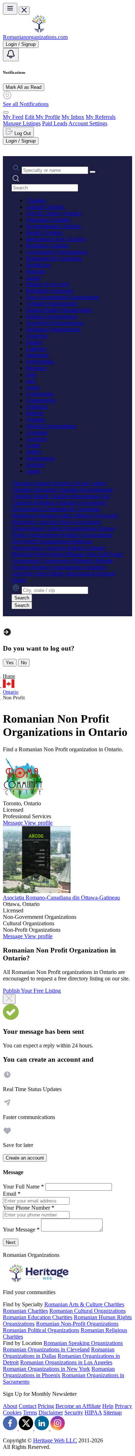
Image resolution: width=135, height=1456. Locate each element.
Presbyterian (40, 361)
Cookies (12, 1412)
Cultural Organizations (51, 303)
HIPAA (93, 1412)
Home (9, 676)
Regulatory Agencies (49, 291)
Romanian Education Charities (37, 1317)
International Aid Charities (56, 239)
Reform (34, 413)
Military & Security (48, 284)
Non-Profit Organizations (55, 323)
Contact (27, 1406)
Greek (33, 445)
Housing (35, 271)
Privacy (123, 1406)
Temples (35, 419)
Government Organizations (56, 252)
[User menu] (6, 112)
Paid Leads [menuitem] (54, 123)
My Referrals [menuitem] (101, 117)
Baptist (34, 342)
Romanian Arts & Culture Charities (84, 1304)
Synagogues (40, 394)
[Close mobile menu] (24, 10)
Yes (10, 662)
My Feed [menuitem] (13, 117)
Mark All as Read (23, 87)
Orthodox (37, 407)
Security (73, 1412)
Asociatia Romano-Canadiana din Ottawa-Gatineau (61, 898)
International (40, 458)
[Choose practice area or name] (92, 172)
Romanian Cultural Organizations (87, 1311)
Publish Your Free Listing (32, 991)
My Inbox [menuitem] (73, 117)
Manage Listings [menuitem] (22, 123)
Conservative (41, 400)
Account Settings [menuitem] (87, 123)
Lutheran (36, 349)
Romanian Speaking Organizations (83, 1343)
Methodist (37, 355)
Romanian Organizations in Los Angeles (66, 1362)
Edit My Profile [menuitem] (42, 117)
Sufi (30, 381)
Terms (30, 1412)
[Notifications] (11, 54)
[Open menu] (10, 9)
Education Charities (48, 220)
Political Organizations (51, 316)
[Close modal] (9, 999)
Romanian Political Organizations (41, 1330)
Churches (37, 336)
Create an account (25, 1158)
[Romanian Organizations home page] (39, 31)
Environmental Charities (53, 226)
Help (107, 1406)
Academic (37, 432)
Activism (36, 439)
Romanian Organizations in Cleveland (46, 1349)
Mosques (36, 368)
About (10, 1406)
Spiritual (35, 465)
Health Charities (44, 233)
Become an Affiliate (78, 1406)
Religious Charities (47, 245)
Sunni (32, 387)
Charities (36, 200)
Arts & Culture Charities (53, 213)
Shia (31, 374)
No (24, 662)
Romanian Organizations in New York (46, 1369)
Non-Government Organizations (62, 297)
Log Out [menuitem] (22, 133)
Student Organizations (51, 426)
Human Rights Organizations (59, 310)
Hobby (34, 452)
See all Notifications (26, 104)
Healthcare (38, 265)
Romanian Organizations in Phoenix (59, 1372)
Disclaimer (51, 1412)
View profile (38, 823)
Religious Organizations (53, 329)
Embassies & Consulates (54, 258)
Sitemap (112, 1412)
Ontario (10, 692)
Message (13, 823)
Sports (33, 471)
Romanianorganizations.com (35, 37)
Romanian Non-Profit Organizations (77, 1324)
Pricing (46, 1406)
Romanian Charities (25, 1311)
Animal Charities (45, 207)
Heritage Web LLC (55, 1440)
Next (10, 1242)
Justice (33, 278)
